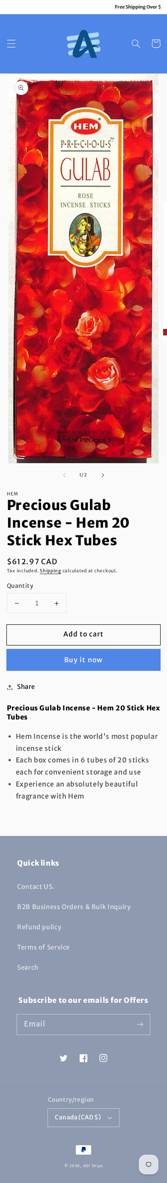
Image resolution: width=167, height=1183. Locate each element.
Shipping (50, 571)
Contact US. (35, 887)
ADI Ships (93, 1165)
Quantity (20, 586)
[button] (11, 43)
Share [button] (26, 687)
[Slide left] (64, 475)
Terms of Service (43, 947)
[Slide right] (102, 475)
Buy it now (83, 660)
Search (28, 967)
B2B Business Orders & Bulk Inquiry (74, 907)
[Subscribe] (140, 1024)
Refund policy (39, 927)
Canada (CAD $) (78, 1117)
